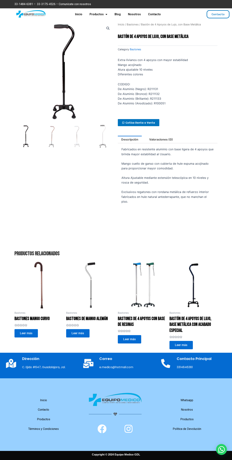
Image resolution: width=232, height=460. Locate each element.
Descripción (129, 139)
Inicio (78, 14)
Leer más (26, 333)
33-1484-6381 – (25, 4)
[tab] (130, 139)
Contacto (154, 14)
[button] (218, 14)
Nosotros (134, 14)
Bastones (133, 24)
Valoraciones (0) (161, 139)
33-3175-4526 (46, 4)
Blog (118, 14)
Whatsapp (187, 400)
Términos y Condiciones (43, 429)
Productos (97, 14)
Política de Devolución (187, 429)
